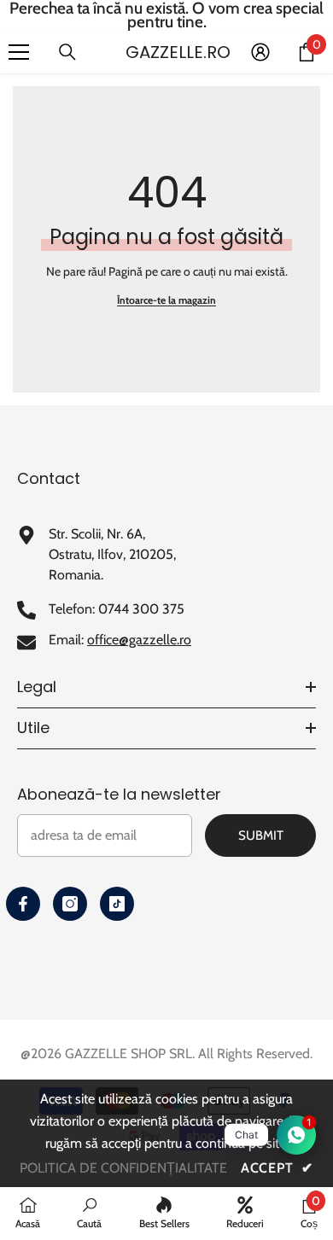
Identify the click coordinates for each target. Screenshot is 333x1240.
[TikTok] (117, 904)
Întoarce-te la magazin (166, 300)
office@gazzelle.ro (139, 640)
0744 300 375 (141, 609)
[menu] (19, 52)
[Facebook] (23, 904)
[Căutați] (67, 52)
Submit (260, 835)
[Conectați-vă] (260, 52)
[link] (89, 1213)
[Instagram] (70, 904)
